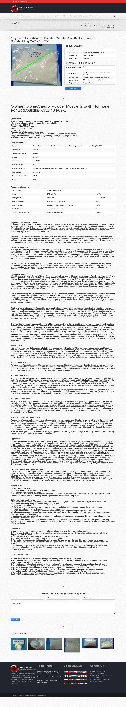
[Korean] (65, 679)
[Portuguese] (81, 679)
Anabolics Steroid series (86, 24)
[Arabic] (65, 672)
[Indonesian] (79, 676)
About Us (20, 16)
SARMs (64, 16)
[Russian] (86, 679)
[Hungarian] (74, 676)
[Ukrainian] (81, 683)
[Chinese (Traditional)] (70, 672)
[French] (67, 676)
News (91, 16)
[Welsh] (84, 683)
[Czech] (74, 672)
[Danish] (77, 672)
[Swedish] (74, 683)
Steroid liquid (45, 16)
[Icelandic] (77, 676)
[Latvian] (67, 679)
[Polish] (79, 679)
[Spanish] (72, 683)
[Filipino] (86, 672)
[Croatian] (72, 672)
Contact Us (99, 16)
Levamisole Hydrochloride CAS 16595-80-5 (49, 677)
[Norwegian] (74, 679)
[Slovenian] (70, 683)
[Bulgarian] (67, 672)
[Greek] (72, 676)
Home (12, 16)
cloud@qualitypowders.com (21, 1)
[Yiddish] (86, 683)
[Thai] (77, 683)
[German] (70, 676)
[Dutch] (79, 672)
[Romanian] (84, 679)
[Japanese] (86, 676)
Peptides (56, 16)
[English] (81, 672)
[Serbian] (65, 683)
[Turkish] (79, 683)
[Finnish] (65, 676)
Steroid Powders (31, 16)
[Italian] (84, 676)
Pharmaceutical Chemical (77, 16)
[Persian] (77, 679)
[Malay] (72, 679)
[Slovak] (67, 683)
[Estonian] (84, 672)
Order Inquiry (73, 88)
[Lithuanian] (70, 679)
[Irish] (81, 676)
